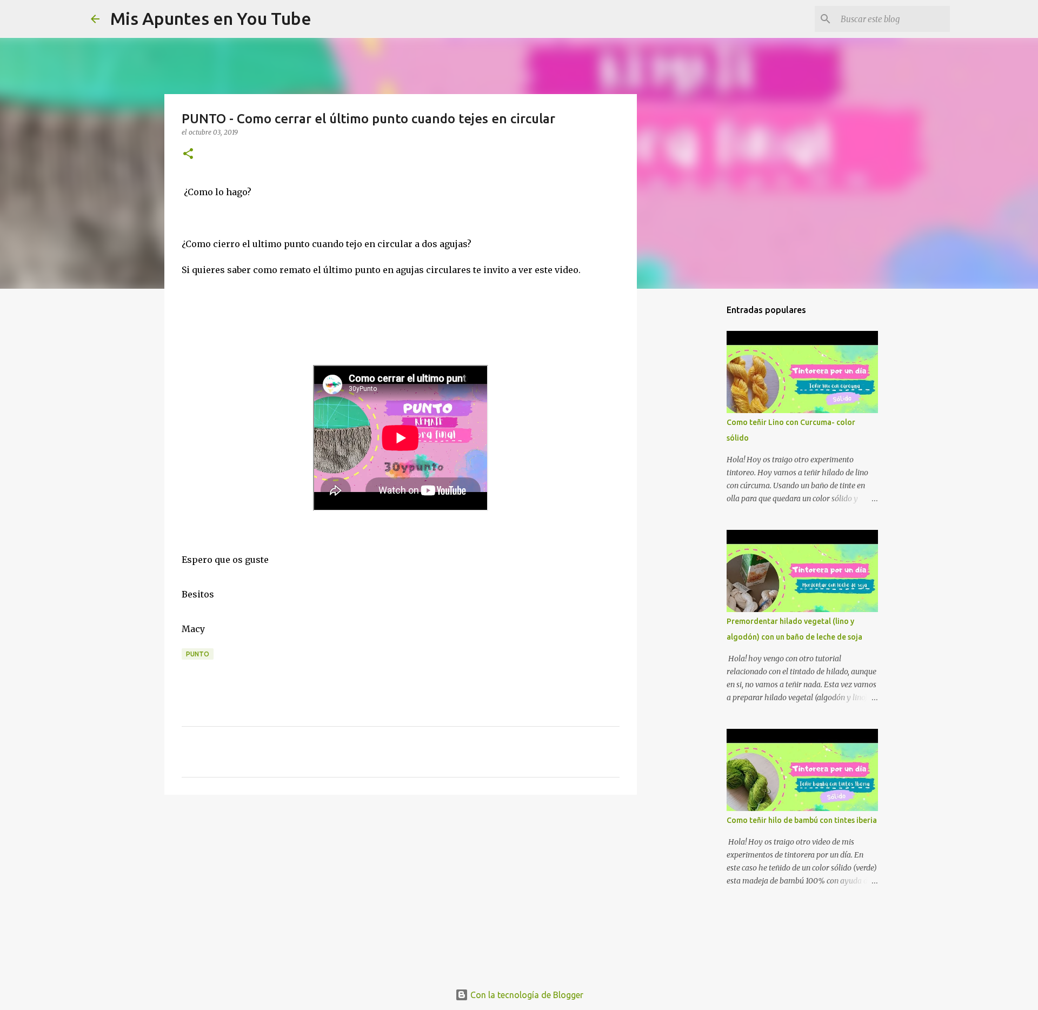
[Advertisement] (400, 886)
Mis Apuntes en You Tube (210, 18)
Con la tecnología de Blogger (525, 995)
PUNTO (197, 653)
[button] (188, 154)
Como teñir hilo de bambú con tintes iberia (802, 820)
